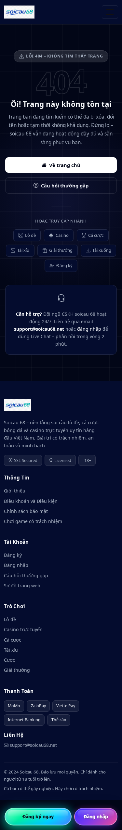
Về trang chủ (64, 165)
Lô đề (30, 235)
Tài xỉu (23, 250)
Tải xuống (101, 250)
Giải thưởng (61, 250)
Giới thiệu (14, 491)
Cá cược (95, 235)
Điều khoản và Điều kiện (31, 501)
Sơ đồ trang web (22, 585)
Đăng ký (64, 265)
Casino (62, 235)
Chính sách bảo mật (26, 511)
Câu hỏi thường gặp (64, 185)
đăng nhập (89, 329)
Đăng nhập (16, 565)
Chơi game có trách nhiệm (33, 521)
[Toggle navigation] (110, 12)
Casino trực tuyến (23, 629)
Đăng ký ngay (38, 816)
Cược (9, 660)
